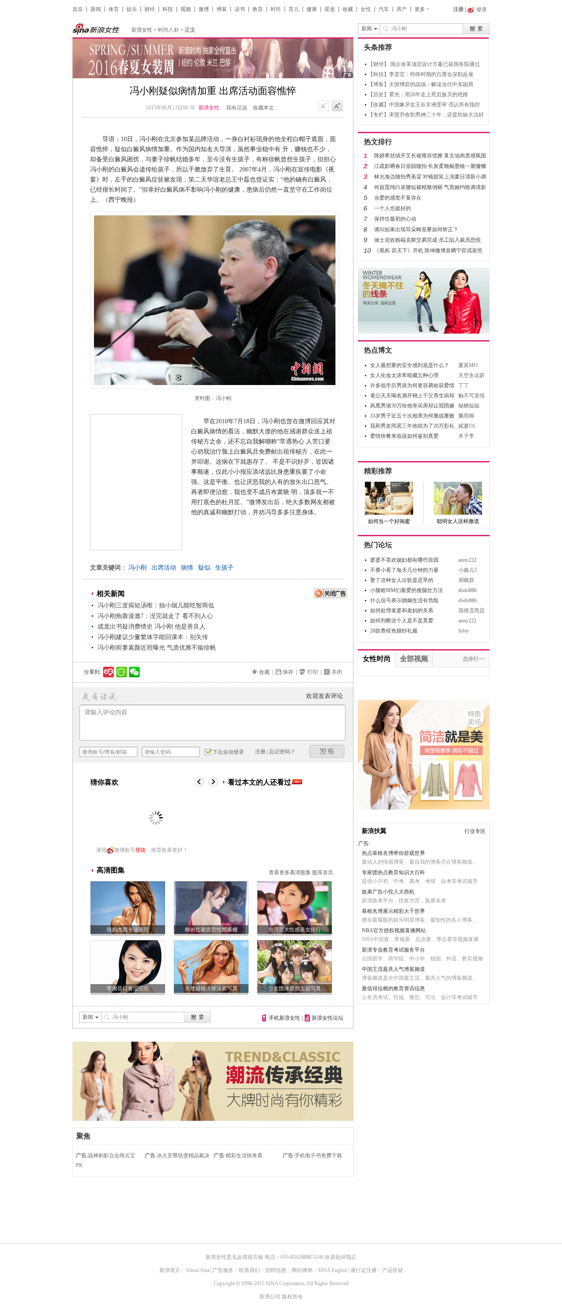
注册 (458, 9)
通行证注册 (363, 1270)
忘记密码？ (282, 752)
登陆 (140, 850)
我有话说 (236, 108)
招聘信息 (275, 1270)
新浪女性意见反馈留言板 (234, 1257)
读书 (239, 9)
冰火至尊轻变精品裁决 (183, 1155)
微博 (203, 9)
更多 (419, 9)
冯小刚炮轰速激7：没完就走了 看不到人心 (155, 616)
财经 (149, 9)
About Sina (197, 1270)
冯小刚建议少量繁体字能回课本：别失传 (152, 637)
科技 (167, 9)
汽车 (383, 9)
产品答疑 (392, 1270)
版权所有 (292, 1297)
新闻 (95, 9)
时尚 (275, 9)
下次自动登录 (228, 752)
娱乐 (131, 9)
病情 (187, 567)
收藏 (347, 9)
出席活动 (163, 567)
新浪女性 (141, 30)
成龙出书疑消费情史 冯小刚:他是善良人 (151, 626)
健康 (311, 9)
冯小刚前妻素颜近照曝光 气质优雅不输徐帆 (156, 647)
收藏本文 (263, 108)
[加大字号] (337, 106)
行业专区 (475, 831)
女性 (365, 9)
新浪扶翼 (374, 831)
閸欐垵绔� (327, 751)
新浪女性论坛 (327, 1018)
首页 (77, 9)
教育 (257, 9)
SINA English (332, 1270)
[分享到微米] (108, 672)
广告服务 (223, 1270)
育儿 (293, 9)
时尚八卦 (168, 30)
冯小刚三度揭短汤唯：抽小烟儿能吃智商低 (155, 605)
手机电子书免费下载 (318, 1155)
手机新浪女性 (284, 1018)
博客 (221, 9)
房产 (401, 9)
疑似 (204, 567)
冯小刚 (137, 567)
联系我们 (249, 1270)
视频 (185, 9)
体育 (113, 9)
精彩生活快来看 (244, 1155)
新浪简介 (169, 1270)
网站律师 (302, 1270)
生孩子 (224, 567)
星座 (329, 9)
